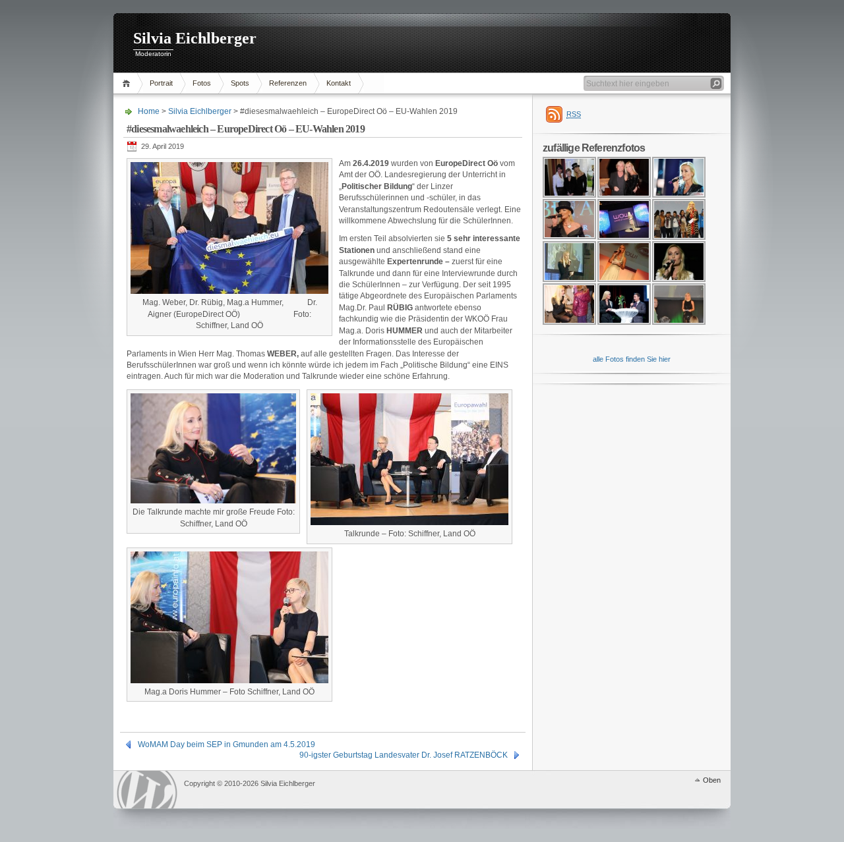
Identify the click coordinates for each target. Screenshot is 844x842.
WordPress (147, 789)
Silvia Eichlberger (194, 38)
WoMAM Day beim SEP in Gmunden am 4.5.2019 (226, 744)
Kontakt (338, 83)
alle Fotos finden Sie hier (632, 359)
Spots (240, 83)
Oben (712, 780)
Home (128, 83)
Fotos (202, 83)
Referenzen (288, 83)
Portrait (161, 83)
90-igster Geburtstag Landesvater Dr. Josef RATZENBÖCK (403, 755)
